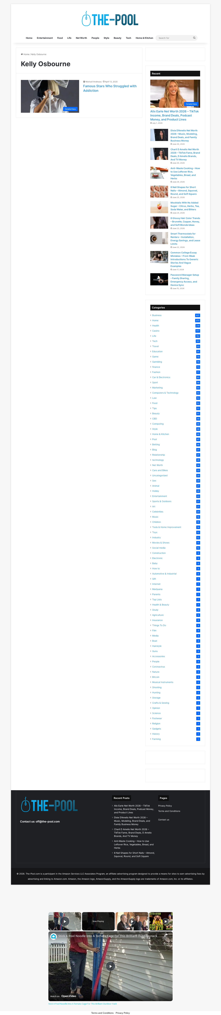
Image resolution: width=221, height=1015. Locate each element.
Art (153, 506)
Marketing (157, 387)
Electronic (157, 558)
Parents (156, 594)
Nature (155, 672)
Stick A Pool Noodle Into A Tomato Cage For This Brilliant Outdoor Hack (107, 936)
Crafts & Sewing (160, 703)
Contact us (163, 819)
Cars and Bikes (160, 470)
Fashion (156, 372)
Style (106, 37)
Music (155, 516)
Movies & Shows (160, 542)
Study (155, 610)
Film (154, 630)
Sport (155, 382)
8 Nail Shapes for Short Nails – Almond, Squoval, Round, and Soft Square (184, 190)
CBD (154, 418)
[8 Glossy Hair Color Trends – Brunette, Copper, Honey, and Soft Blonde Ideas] (159, 223)
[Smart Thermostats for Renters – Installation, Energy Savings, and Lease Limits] (159, 238)
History (156, 734)
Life (69, 37)
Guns (155, 651)
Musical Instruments (162, 682)
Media (155, 635)
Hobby (155, 491)
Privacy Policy (165, 805)
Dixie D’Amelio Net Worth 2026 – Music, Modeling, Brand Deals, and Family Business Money (132, 821)
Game (155, 356)
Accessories (158, 656)
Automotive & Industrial (164, 573)
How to (156, 568)
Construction (159, 553)
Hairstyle (156, 646)
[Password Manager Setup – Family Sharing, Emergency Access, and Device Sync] (159, 279)
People (95, 37)
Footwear (157, 718)
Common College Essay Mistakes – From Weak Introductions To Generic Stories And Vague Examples (184, 259)
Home (29, 37)
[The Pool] (110, 18)
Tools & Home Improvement (166, 527)
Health (155, 325)
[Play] (132, 921)
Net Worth (81, 37)
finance (156, 367)
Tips (154, 408)
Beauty (117, 37)
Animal (155, 485)
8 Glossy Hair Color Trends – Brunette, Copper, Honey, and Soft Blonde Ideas (185, 221)
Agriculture (158, 615)
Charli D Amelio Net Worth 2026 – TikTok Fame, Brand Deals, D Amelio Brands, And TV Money (133, 832)
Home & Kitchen (144, 37)
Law (154, 398)
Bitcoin (155, 677)
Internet (156, 584)
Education (157, 351)
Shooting (156, 687)
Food (60, 37)
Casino (155, 330)
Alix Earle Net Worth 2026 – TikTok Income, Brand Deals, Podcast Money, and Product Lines (174, 115)
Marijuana (157, 589)
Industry (156, 537)
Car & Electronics (161, 377)
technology (158, 460)
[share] (166, 934)
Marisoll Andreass (94, 81)
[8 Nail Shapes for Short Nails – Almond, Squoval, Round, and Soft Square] (159, 192)
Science (156, 713)
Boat (154, 641)
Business (156, 315)
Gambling (157, 361)
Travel (155, 346)
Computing (158, 423)
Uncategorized (159, 475)
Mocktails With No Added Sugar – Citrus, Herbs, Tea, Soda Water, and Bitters (185, 206)
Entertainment (45, 37)
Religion (156, 723)
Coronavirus (158, 666)
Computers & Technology (165, 392)
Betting (156, 444)
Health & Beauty (160, 604)
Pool (154, 439)
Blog (154, 449)
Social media (159, 548)
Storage (156, 697)
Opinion (156, 708)
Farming (156, 739)
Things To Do (159, 625)
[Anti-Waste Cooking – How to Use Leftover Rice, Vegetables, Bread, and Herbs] (159, 173)
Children (156, 522)
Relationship (158, 454)
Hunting (156, 692)
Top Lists (157, 599)
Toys (154, 532)
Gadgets (156, 728)
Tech (128, 37)
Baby (155, 563)
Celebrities (157, 511)
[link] (53, 936)
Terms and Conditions (169, 811)
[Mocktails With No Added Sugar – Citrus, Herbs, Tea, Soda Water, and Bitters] (159, 207)
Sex (154, 480)
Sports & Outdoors (161, 501)
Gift (154, 579)
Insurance (157, 620)
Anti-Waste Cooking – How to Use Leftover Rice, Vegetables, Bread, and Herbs (134, 844)
